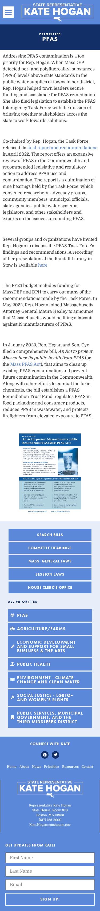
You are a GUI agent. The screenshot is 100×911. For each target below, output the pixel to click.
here (42, 265)
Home (12, 767)
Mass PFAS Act (25, 364)
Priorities (51, 767)
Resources (70, 767)
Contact (87, 767)
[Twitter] (55, 755)
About (24, 767)
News (36, 767)
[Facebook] (45, 755)
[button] (8, 12)
